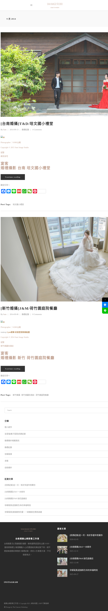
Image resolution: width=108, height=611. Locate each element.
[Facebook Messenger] (105, 305)
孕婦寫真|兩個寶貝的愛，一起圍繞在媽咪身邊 (23, 512)
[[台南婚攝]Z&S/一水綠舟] (62, 550)
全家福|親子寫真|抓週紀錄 (15, 434)
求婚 (6, 461)
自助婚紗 (8, 468)
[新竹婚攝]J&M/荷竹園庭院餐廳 (29, 308)
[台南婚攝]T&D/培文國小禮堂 (27, 124)
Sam (4, 130)
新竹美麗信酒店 (27, 395)
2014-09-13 (14, 130)
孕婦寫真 (8, 454)
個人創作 (8, 427)
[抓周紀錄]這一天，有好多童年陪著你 (20, 485)
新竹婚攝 (16, 395)
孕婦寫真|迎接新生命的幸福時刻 (18, 505)
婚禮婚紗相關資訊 (12, 441)
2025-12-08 (74, 563)
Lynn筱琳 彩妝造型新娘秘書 (18, 332)
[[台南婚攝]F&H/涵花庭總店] (62, 561)
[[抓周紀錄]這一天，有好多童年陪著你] (62, 538)
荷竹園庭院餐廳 (42, 395)
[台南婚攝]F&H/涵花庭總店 (16, 499)
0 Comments (37, 314)
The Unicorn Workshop (20, 607)
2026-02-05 (74, 539)
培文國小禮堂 (18, 204)
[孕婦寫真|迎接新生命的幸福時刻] (62, 573)
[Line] (105, 311)
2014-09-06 (14, 314)
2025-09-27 (74, 574)
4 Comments (37, 130)
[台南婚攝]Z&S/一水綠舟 (15, 492)
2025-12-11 (74, 551)
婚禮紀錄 (25, 130)
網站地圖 (34, 603)
